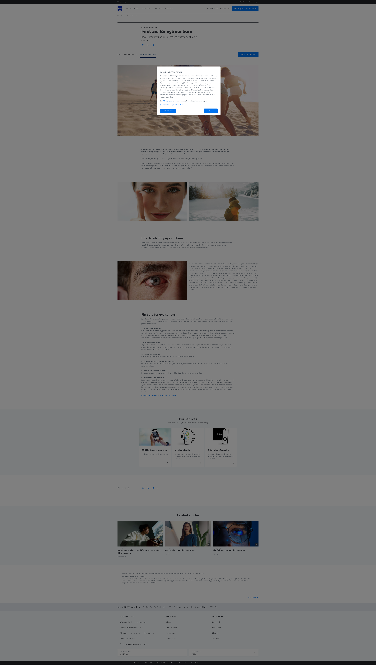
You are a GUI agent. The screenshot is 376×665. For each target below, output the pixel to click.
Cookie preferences (168, 111)
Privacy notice (168, 101)
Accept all (211, 111)
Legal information (177, 105)
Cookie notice (165, 105)
